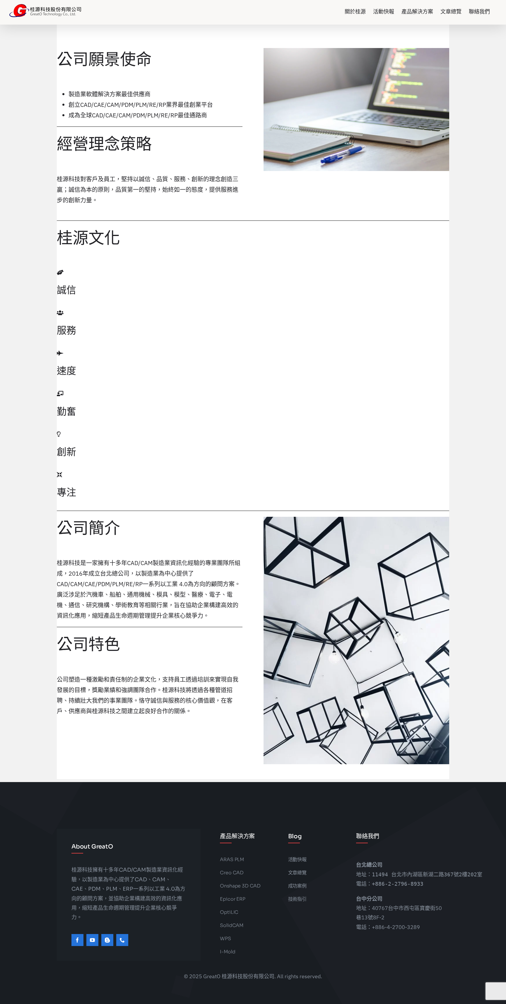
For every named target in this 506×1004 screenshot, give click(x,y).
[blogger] (107, 940)
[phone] (122, 940)
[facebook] (77, 940)
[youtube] (92, 940)
